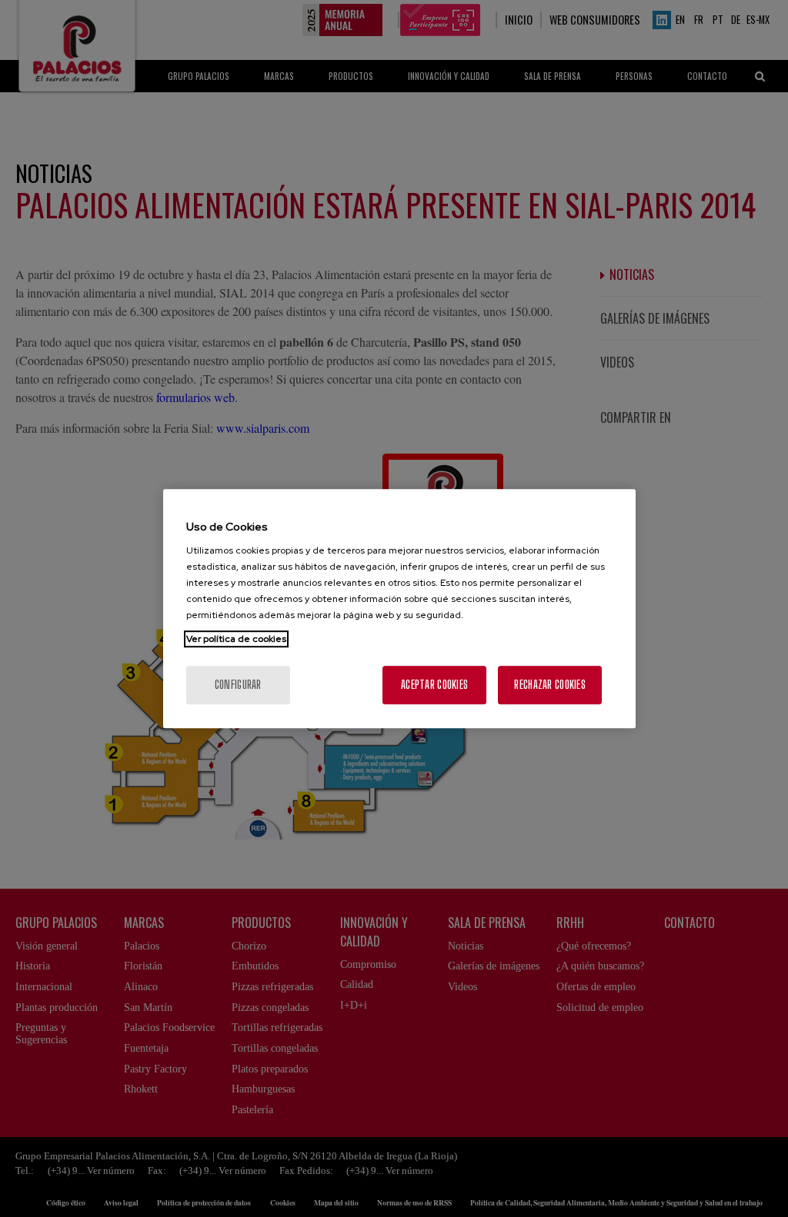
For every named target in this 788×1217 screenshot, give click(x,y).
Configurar (238, 684)
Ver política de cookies (236, 639)
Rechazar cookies (549, 684)
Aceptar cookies (434, 684)
